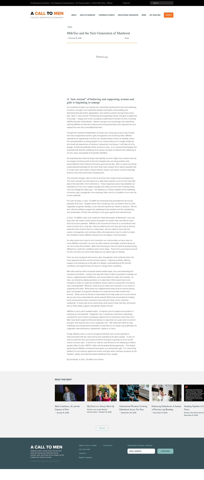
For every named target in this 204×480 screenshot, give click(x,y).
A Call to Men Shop (98, 3)
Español (89, 457)
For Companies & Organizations (62, 3)
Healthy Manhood (87, 15)
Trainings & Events (107, 15)
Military (110, 3)
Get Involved (154, 15)
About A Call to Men (87, 445)
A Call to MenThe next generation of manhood (47, 15)
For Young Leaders (83, 3)
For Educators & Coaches (40, 3)
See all (102, 428)
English (82, 457)
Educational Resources (128, 15)
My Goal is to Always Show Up (100, 406)
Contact (82, 453)
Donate (169, 15)
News (144, 15)
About (74, 15)
